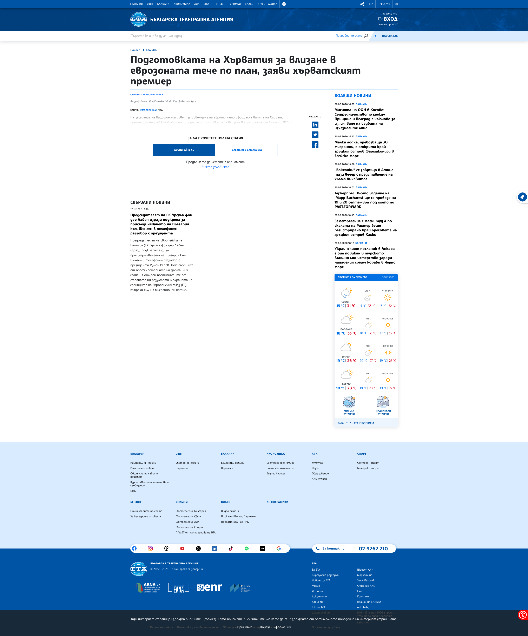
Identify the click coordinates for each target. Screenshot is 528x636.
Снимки (235, 4)
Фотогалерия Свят (188, 516)
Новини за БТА (321, 580)
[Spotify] (248, 548)
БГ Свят (221, 4)
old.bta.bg (363, 607)
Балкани (163, 4)
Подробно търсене (349, 35)
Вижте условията (215, 167)
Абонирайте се (184, 149)
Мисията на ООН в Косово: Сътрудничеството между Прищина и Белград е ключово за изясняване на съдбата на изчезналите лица (365, 119)
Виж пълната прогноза (356, 423)
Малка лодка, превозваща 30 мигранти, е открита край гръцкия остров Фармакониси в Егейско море (364, 149)
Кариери (317, 602)
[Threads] (168, 548)
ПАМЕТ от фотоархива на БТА (196, 532)
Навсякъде (390, 36)
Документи (319, 596)
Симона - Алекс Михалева (146, 94)
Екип (360, 591)
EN (396, 4)
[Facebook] (135, 548)
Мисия (316, 586)
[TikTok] (232, 548)
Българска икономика (280, 468)
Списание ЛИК (366, 586)
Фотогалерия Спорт (189, 527)
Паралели (182, 468)
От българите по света (146, 511)
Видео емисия (230, 511)
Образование (320, 473)
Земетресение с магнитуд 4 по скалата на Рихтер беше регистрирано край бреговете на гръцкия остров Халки (366, 228)
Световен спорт (368, 463)
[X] (199, 548)
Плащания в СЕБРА (369, 602)
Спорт (208, 4)
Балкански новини (232, 463)
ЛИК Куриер (319, 479)
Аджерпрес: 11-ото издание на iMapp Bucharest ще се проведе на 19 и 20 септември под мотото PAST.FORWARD (365, 200)
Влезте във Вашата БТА (247, 149)
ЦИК (133, 491)
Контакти (364, 596)
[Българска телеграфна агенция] (138, 569)
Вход (391, 19)
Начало (135, 50)
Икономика (182, 4)
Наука (315, 468)
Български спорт (368, 468)
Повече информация (275, 627)
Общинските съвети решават (144, 475)
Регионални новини (142, 468)
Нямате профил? (387, 24)
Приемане (244, 627)
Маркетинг (364, 575)
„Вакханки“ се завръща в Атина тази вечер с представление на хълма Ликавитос (364, 174)
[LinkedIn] (216, 548)
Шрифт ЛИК (365, 569)
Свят (150, 4)
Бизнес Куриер (275, 473)
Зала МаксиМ (365, 580)
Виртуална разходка (325, 575)
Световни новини (187, 463)
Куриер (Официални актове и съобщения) (149, 484)
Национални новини (143, 463)
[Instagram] (151, 548)
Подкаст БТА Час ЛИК (235, 522)
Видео (249, 4)
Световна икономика (280, 463)
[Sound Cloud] (264, 548)
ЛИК (196, 4)
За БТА (316, 569)
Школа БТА (318, 607)
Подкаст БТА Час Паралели (238, 516)
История (317, 591)
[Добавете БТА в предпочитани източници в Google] (280, 548)
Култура (317, 463)
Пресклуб (384, 4)
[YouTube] (183, 548)
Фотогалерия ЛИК (187, 522)
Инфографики (267, 4)
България (136, 4)
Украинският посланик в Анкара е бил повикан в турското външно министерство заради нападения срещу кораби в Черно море (365, 257)
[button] (284, 4)
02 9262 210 (373, 548)
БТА (371, 4)
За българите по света (145, 516)
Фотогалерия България (191, 511)
